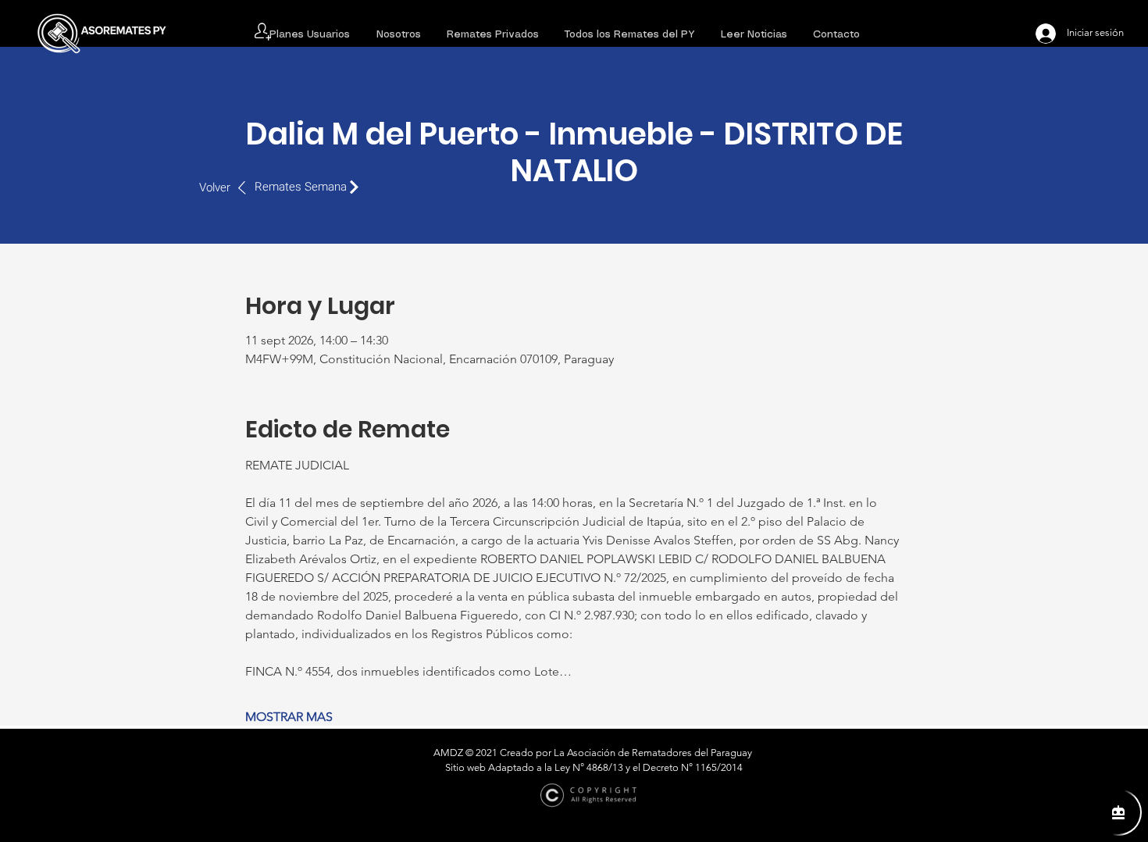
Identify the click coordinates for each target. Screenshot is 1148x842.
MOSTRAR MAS (289, 716)
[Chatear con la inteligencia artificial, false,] (1118, 812)
